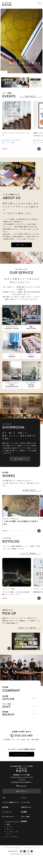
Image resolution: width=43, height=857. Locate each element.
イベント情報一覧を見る (28, 96)
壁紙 (8, 824)
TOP (4, 798)
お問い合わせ (20, 791)
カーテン (10, 827)
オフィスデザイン (13, 837)
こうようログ (25, 802)
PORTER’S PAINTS (13, 822)
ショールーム (6, 812)
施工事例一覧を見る (29, 490)
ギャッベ (10, 829)
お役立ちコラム (26, 807)
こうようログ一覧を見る (28, 553)
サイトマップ (31, 848)
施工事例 (5, 807)
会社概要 (8, 698)
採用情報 (8, 714)
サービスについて (8, 817)
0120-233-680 (23, 735)
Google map (22, 786)
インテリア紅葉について (10, 802)
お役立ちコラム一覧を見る (27, 628)
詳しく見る (20, 245)
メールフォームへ (20, 754)
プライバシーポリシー (14, 848)
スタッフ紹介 (6, 706)
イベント (24, 798)
